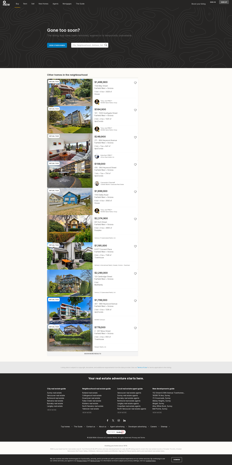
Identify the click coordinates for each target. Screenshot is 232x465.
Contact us (90, 427)
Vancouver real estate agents (129, 393)
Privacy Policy (82, 461)
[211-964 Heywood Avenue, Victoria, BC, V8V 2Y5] (92, 147)
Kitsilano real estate (90, 403)
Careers (153, 427)
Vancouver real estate (56, 395)
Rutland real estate (90, 393)
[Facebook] (107, 420)
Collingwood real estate (92, 395)
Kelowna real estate (55, 401)
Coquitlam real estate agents (129, 406)
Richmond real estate (55, 398)
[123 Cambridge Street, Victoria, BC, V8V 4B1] (92, 283)
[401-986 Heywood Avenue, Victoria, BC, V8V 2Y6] (92, 310)
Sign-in (213, 2)
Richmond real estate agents (128, 401)
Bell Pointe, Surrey (159, 409)
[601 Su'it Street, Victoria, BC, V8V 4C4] (92, 228)
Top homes (65, 427)
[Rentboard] (120, 432)
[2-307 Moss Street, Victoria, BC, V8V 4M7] (92, 337)
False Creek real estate (91, 401)
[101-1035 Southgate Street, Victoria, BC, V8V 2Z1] (92, 119)
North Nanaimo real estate (92, 406)
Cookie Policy (151, 461)
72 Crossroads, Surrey (161, 398)
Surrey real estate (54, 393)
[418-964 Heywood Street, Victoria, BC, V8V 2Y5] (92, 174)
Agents (55, 4)
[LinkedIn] (124, 420)
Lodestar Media (111, 437)
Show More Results (92, 354)
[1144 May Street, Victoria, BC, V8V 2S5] (92, 92)
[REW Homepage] (6, 4)
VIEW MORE (51, 410)
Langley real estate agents (128, 403)
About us (102, 427)
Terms (143, 437)
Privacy (134, 437)
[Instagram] (119, 420)
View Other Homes (57, 45)
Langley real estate (55, 406)
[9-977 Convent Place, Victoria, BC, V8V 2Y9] (92, 256)
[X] (113, 420)
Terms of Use (142, 367)
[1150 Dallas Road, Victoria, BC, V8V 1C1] (92, 201)
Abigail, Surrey (158, 403)
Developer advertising (137, 427)
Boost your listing (199, 4)
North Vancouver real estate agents (131, 409)
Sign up (224, 2)
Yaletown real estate (90, 409)
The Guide (80, 4)
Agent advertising (117, 427)
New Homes (43, 4)
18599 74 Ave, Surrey (161, 395)
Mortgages (67, 4)
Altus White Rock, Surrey (162, 406)
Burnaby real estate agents (128, 398)
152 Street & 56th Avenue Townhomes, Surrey (168, 393)
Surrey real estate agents (127, 395)
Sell (32, 4)
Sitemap (164, 427)
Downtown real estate (91, 398)
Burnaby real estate (55, 403)
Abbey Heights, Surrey (161, 401)
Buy (17, 4)
